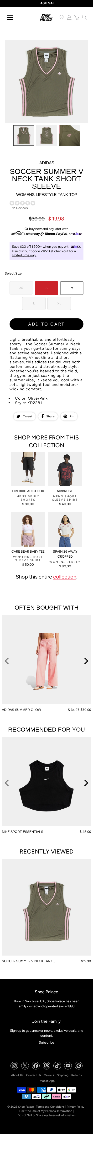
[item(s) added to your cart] (77, 17)
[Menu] (10, 18)
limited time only (24, 255)
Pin (72, 416)
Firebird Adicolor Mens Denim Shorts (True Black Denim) (27, 458)
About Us (17, 1075)
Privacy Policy (75, 1106)
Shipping (62, 1075)
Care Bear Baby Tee (28, 552)
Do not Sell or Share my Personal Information (47, 1115)
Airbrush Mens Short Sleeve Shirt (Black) (63, 456)
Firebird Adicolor (28, 491)
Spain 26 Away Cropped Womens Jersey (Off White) (61, 518)
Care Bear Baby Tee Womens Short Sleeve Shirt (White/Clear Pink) (27, 520)
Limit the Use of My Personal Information (45, 1111)
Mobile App (47, 1081)
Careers (49, 1075)
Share (50, 416)
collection (64, 577)
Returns (76, 1075)
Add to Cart (46, 324)
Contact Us (33, 1075)
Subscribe (46, 1043)
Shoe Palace (26, 1106)
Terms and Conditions (50, 1106)
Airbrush (65, 491)
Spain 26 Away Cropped (65, 554)
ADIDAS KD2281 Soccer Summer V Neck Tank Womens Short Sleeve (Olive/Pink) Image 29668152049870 (46, 44)
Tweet (28, 416)
